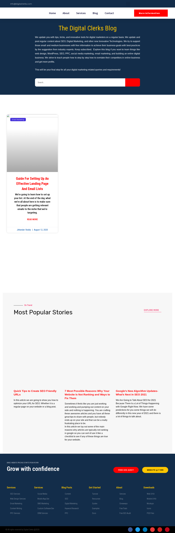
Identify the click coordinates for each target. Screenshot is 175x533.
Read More (32, 219)
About (66, 13)
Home (52, 13)
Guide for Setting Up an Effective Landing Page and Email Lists (32, 184)
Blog (95, 13)
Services (81, 13)
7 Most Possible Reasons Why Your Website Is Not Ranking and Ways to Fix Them (87, 395)
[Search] (132, 82)
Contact (109, 13)
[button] (128, 4)
